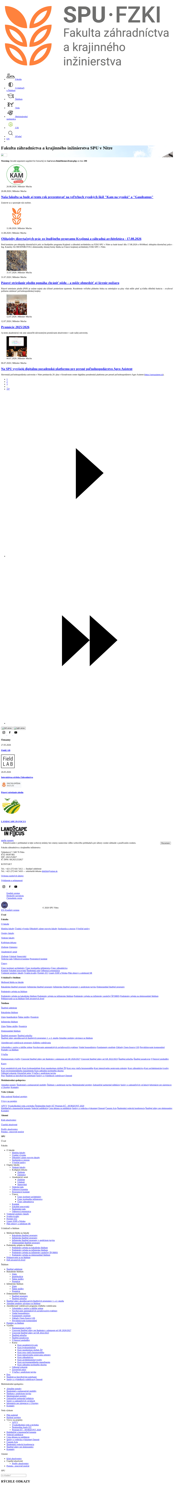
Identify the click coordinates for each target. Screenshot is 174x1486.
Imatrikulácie (12, 1017)
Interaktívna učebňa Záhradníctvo (17, 777)
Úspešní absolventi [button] (9, 1124)
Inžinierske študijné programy (40, 987)
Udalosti (12, 956)
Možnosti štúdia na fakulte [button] (12, 982)
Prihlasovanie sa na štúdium (13, 998)
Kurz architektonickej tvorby (156, 1068)
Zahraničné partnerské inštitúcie (106, 1085)
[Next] (90, 556)
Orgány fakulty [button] (7, 933)
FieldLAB (5, 750)
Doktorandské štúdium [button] (11, 1031)
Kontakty (15, 1087)
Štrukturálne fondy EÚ (45, 1106)
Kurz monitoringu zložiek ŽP (53, 1068)
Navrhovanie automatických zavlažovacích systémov (55, 1047)
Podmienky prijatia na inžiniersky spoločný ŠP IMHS (97, 996)
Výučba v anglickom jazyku (44, 1073)
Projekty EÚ (42, 973)
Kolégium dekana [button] (8, 942)
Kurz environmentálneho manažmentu (17, 1071)
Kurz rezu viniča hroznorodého (80, 1068)
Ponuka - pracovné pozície (12, 1132)
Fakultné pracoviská (17, 970)
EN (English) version (10, 910)
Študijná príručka (25, 1035)
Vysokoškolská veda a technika (21, 1106)
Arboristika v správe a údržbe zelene (16, 1047)
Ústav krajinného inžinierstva (37, 968)
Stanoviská (21, 956)
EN (8, 139)
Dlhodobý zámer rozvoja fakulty (43, 928)
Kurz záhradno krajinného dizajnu (49, 1071)
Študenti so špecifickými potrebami (21, 1075)
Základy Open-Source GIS (127, 1047)
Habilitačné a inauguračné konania (16, 1108)
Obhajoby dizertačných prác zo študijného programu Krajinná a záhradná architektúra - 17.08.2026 (71, 238)
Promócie (34, 1017)
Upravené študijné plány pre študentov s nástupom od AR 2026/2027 (50, 1059)
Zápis (3, 1017)
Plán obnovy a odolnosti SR (80, 973)
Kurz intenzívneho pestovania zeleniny (110, 1068)
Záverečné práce (24, 1073)
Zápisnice (13, 947)
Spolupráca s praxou (66, 928)
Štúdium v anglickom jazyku (59, 1085)
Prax (3, 1075)
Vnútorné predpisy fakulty (12, 973)
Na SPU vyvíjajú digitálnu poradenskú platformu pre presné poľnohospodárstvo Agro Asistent (66, 369)
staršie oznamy (7, 840)
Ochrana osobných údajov (12, 876)
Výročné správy (83, 928)
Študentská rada (33, 970)
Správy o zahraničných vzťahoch (134, 1085)
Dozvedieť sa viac (144, 843)
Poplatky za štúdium (9, 1050)
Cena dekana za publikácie (60, 1108)
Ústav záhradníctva (59, 968)
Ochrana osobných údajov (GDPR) (25, 908)
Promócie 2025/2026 (15, 327)
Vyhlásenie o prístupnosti (12, 880)
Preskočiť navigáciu (15, 896)
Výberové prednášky (160, 1059)
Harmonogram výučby (11, 1059)
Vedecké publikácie (39, 1108)
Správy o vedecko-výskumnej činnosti (88, 1108)
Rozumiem (165, 843)
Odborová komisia (21, 959)
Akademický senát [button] (9, 952)
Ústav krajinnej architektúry (13, 968)
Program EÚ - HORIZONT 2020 (69, 1106)
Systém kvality (30, 973)
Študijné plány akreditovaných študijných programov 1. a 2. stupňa (29, 1038)
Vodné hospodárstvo (87, 1047)
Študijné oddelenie (9, 1008)
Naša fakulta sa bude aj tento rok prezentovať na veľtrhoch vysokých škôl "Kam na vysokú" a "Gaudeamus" (77, 197)
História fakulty (7, 928)
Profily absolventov (9, 1129)
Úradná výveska (22, 928)
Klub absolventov (8, 1120)
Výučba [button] (4, 1054)
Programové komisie (38, 959)
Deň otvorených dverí (34, 998)
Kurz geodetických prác (11, 1068)
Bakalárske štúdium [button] (9, 1012)
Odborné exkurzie (9, 1073)
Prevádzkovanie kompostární (152, 1047)
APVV (4, 1106)
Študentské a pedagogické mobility (31, 1085)
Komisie (4, 970)
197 (8, 389)
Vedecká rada (7, 959)
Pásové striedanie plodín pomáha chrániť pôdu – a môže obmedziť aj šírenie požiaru (60, 283)
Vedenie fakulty (8, 938)
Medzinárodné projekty (82, 1085)
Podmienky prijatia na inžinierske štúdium (55, 996)
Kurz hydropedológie (31, 1068)
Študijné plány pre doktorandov (158, 1108)
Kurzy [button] (4, 1063)
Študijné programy (9, 1035)
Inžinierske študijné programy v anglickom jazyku (74, 987)
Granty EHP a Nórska (58, 973)
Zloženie (5, 947)
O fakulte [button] (5, 924)
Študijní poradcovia (142, 1059)
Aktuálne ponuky (8, 1085)
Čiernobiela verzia (14, 898)
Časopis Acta (111, 1108)
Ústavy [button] (4, 963)
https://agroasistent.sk (154, 374)
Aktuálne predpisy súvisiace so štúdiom (76, 1038)
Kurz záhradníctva (136, 1068)
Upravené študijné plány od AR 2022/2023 (99, 1059)
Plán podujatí (6, 1096)
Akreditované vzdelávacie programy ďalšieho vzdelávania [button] (26, 1043)
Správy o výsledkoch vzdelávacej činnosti (54, 1075)
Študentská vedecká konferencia (131, 1108)
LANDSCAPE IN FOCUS (13, 821)
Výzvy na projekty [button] (9, 1101)
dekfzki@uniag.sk (50, 871)
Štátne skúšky (24, 1017)
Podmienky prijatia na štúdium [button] (14, 991)
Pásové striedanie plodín (12, 792)
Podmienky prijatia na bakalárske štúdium (19, 996)
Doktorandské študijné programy (111, 987)
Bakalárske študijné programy (14, 987)
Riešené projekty (20, 1096)
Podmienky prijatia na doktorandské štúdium (139, 996)
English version (13, 893)
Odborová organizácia (50, 970)
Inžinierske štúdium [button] (9, 1022)
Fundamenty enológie (106, 1047)
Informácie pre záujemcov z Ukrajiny (22, 1403)
